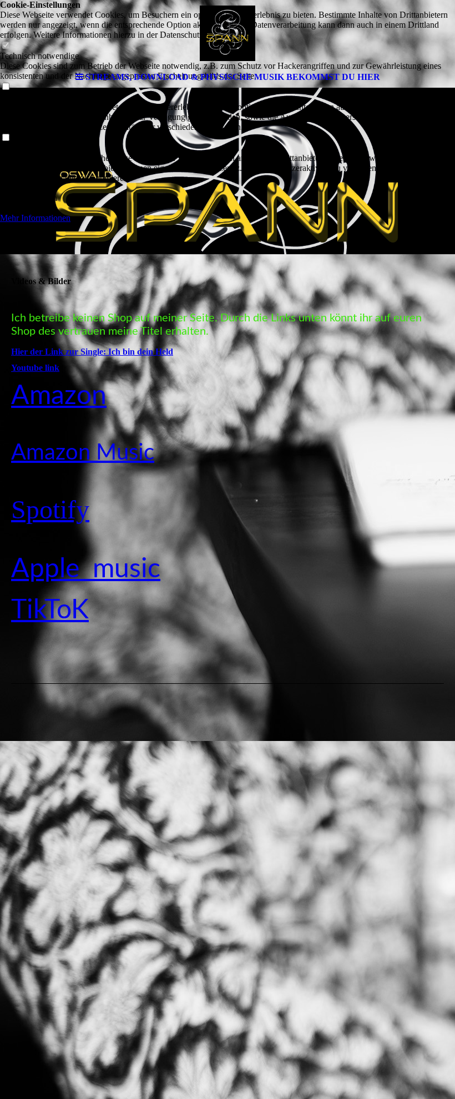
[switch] (5, 138)
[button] (227, 188)
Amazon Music (82, 453)
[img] (227, 33)
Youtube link (35, 367)
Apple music (85, 569)
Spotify (50, 509)
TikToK (50, 610)
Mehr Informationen (35, 218)
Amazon (59, 395)
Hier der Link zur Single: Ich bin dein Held (92, 351)
